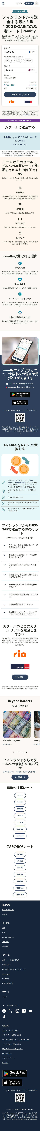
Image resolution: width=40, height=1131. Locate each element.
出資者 (4, 914)
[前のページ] (13, 752)
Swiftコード (6, 965)
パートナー (6, 974)
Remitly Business (8, 937)
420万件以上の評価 (21, 384)
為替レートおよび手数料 (10, 960)
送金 (3, 928)
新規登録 (29, 3)
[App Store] (20, 402)
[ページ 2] (18, 752)
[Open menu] (36, 3)
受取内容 (7, 66)
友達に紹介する (7, 983)
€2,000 (17, 60)
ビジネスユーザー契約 (10, 1030)
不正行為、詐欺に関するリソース (14, 969)
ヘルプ (4, 997)
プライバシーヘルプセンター (12, 1049)
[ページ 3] (20, 752)
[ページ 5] (24, 752)
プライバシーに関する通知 (11, 1035)
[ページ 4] (22, 752)
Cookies (5, 1063)
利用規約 (26, 114)
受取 (3, 932)
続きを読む (7, 744)
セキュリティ (7, 1053)
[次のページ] (26, 752)
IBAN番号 (5, 978)
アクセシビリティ (8, 1058)
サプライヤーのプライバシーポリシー (15, 1039)
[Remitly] (3, 3)
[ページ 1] (16, 752)
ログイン (19, 3)
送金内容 (7, 48)
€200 (8, 60)
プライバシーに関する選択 (11, 1044)
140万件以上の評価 (21, 387)
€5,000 (28, 60)
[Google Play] (20, 394)
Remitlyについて (8, 910)
